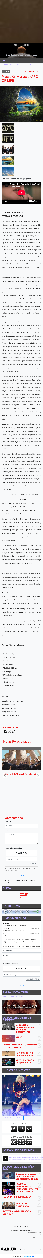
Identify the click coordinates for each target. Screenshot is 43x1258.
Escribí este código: (14, 848)
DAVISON (18, 64)
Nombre (8, 822)
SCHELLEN (28, 64)
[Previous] (5, 775)
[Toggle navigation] (4, 60)
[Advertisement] (21, 21)
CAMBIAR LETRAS (33, 979)
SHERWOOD (7, 64)
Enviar (21, 875)
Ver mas (19, 1118)
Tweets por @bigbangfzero (12, 996)
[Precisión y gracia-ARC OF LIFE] (8, 128)
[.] (21, 1095)
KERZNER (6, 68)
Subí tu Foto (8, 1118)
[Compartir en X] (9, 732)
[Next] (38, 775)
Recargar (33, 863)
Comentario (9, 831)
